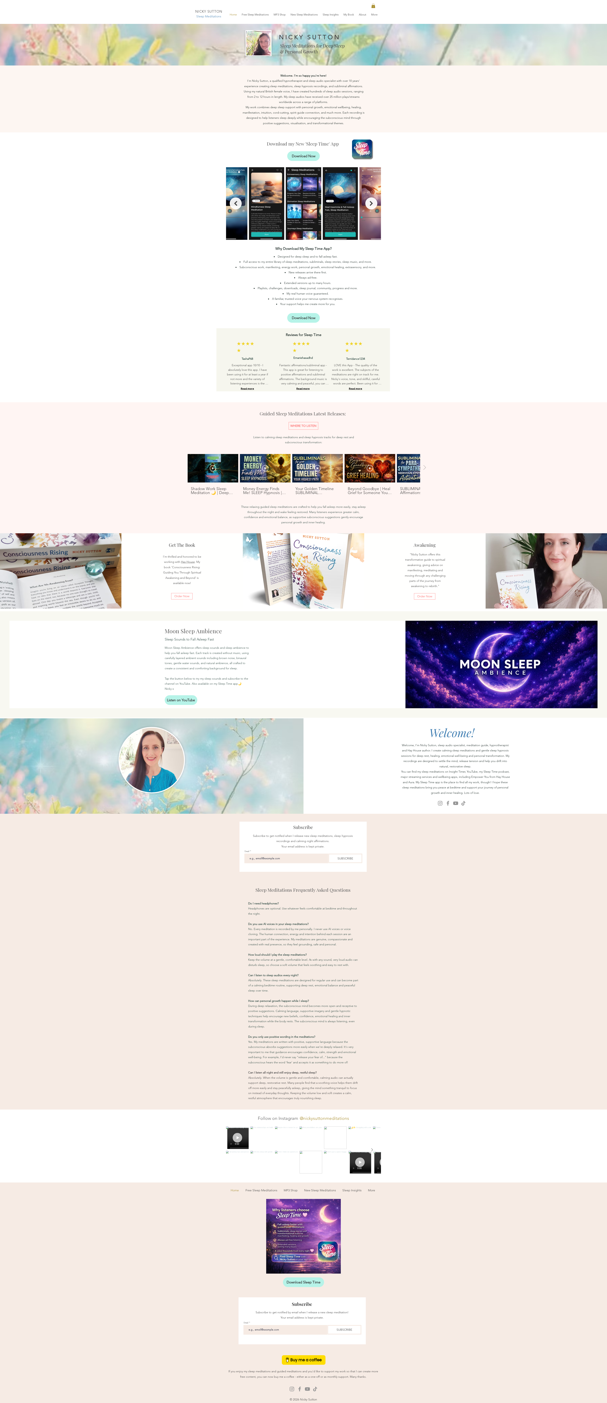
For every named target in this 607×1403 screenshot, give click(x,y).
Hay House (188, 562)
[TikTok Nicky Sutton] (463, 803)
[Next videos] (424, 467)
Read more (247, 388)
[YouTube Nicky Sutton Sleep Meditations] (456, 803)
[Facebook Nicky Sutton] (448, 803)
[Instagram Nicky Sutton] (440, 803)
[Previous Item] (236, 203)
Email (247, 851)
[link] (373, 5)
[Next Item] (371, 203)
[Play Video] (213, 468)
